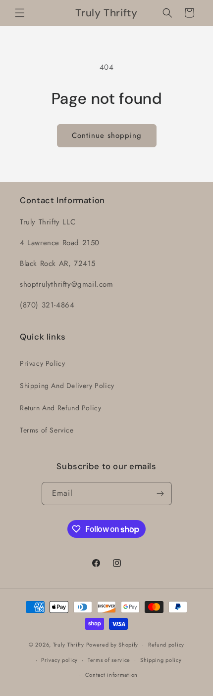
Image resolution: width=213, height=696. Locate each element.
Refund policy (166, 645)
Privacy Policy (42, 363)
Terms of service (109, 660)
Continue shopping (107, 135)
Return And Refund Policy (60, 408)
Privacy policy (59, 660)
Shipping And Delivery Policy (67, 386)
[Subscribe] (160, 493)
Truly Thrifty (68, 645)
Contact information (111, 675)
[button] (20, 13)
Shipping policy (161, 660)
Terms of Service (47, 430)
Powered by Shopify (112, 645)
